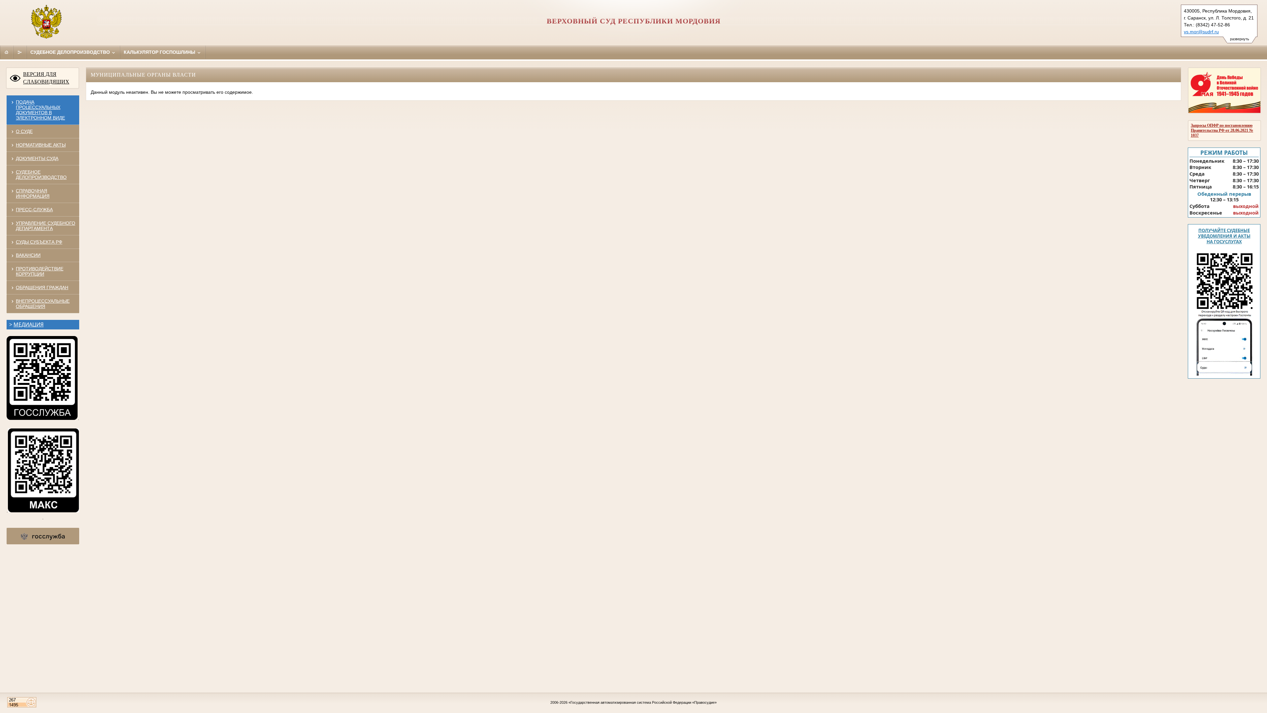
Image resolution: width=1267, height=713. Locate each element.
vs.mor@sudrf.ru (1201, 31)
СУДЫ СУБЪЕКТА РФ (39, 242)
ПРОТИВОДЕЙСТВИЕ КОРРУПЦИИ (39, 271)
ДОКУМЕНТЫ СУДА (37, 158)
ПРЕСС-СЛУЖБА (34, 209)
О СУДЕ (24, 131)
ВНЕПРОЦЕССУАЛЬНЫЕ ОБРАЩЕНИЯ (43, 303)
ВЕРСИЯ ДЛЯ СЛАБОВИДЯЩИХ (46, 78)
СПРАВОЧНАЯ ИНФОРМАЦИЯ (32, 193)
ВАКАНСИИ (28, 255)
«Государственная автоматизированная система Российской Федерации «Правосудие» (643, 702)
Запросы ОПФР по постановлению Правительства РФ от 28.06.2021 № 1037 (1222, 130)
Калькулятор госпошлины (160, 52)
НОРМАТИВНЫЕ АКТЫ (41, 145)
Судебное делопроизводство (70, 52)
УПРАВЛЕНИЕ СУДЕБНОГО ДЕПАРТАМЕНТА (45, 226)
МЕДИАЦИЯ (29, 324)
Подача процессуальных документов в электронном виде (40, 109)
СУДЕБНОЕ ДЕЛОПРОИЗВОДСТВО (41, 174)
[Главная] (6, 52)
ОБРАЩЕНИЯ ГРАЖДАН (42, 287)
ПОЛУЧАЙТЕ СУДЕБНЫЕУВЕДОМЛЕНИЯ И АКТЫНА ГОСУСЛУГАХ (1224, 236)
